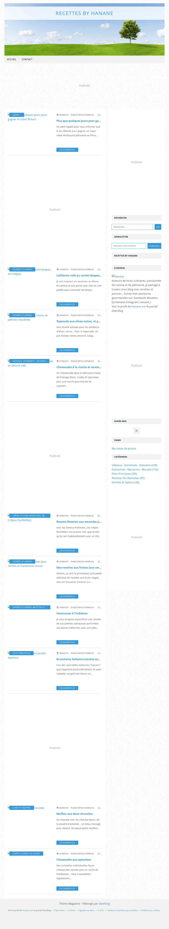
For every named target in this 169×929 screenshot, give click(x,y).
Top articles (59, 910)
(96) (124, 474)
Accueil (11, 59)
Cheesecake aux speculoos (73, 859)
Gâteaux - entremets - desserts (29, 361)
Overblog (104, 903)
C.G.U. (101, 910)
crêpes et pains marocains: (27, 515)
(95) (128, 478)
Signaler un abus (87, 910)
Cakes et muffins (22, 807)
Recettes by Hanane (84, 13)
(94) (125, 482)
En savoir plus (67, 149)
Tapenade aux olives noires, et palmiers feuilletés (88, 321)
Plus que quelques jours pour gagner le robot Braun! (90, 121)
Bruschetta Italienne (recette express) (81, 659)
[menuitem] (11, 59)
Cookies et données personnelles (122, 910)
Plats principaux (21, 653)
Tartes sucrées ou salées (26, 853)
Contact (27, 59)
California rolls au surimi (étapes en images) (85, 275)
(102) (135, 469)
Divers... (17, 114)
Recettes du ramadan (44, 607)
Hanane (136, 306)
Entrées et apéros (22, 269)
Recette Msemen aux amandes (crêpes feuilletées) (89, 522)
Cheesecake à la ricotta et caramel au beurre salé (88, 367)
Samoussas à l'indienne (71, 613)
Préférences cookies (150, 910)
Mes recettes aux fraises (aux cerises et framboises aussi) (93, 567)
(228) (134, 465)
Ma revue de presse (124, 448)
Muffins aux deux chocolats (74, 814)
